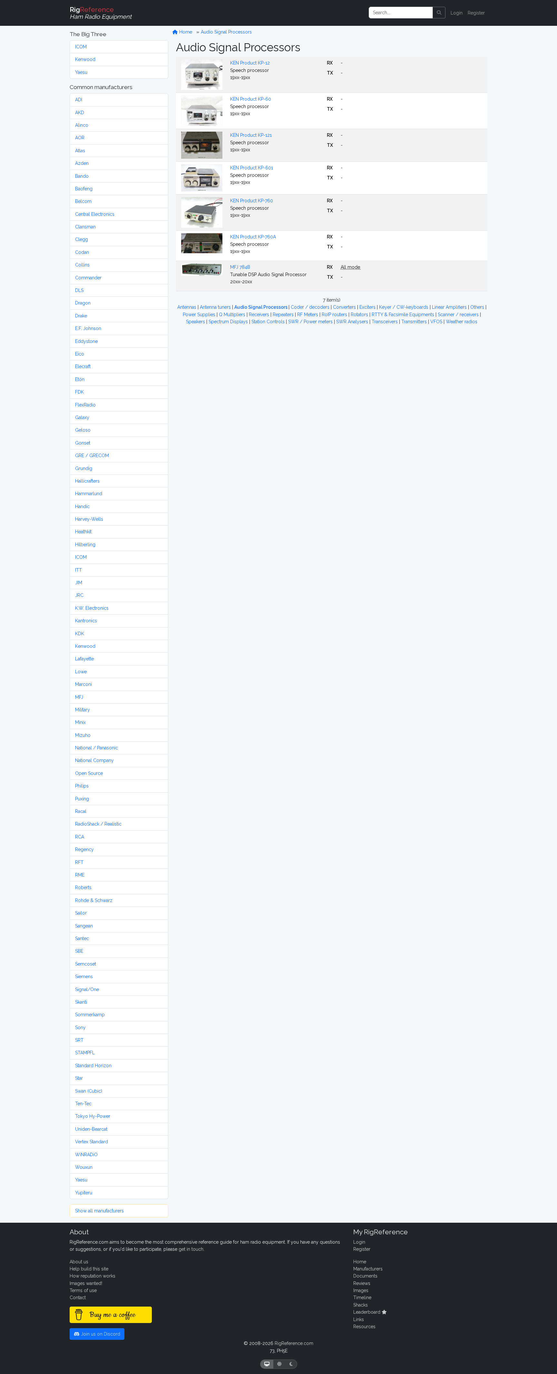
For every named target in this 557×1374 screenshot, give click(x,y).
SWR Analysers (352, 321)
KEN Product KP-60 (250, 99)
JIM (78, 582)
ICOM (81, 46)
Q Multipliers (233, 314)
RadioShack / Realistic (98, 824)
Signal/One (87, 989)
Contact (78, 1297)
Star (79, 1078)
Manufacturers (368, 1268)
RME (79, 875)
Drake (81, 315)
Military (82, 709)
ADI (78, 99)
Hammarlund (88, 493)
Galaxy (82, 417)
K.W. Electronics (92, 608)
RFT (79, 862)
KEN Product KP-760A (253, 236)
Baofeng (84, 188)
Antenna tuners (216, 307)
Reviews (361, 1283)
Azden (82, 163)
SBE (79, 951)
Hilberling (85, 544)
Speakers (196, 321)
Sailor (81, 913)
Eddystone (86, 341)
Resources (364, 1326)
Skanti (81, 1002)
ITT (78, 570)
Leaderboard (367, 1312)
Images (360, 1290)
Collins (82, 264)
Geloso (83, 430)
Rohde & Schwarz (93, 900)
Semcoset (85, 964)
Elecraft (83, 366)
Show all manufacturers (99, 1210)
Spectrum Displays (229, 321)
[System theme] (266, 1364)
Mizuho (83, 735)
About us (79, 1261)
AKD (79, 112)
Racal (80, 811)
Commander (88, 277)
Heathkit (83, 531)
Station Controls (268, 321)
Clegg (81, 239)
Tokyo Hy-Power (92, 1116)
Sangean (84, 925)
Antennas (187, 307)
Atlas (80, 150)
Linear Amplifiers (450, 307)
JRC (79, 595)
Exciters (368, 307)
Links (358, 1319)
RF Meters (308, 314)
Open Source (89, 773)
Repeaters (284, 314)
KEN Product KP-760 (251, 200)
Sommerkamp (90, 1014)
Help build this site (89, 1268)
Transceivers (385, 321)
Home (185, 32)
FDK (79, 392)
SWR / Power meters (311, 321)
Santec (82, 938)
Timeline (362, 1297)
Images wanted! (86, 1283)
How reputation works (92, 1276)
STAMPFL (85, 1052)
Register (476, 12)
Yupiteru (83, 1192)
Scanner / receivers (459, 314)
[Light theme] (279, 1364)
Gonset (82, 443)
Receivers (259, 314)
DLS (79, 290)
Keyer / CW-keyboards (404, 307)
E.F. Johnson (88, 328)
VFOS (437, 321)
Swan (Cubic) (88, 1091)
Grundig (83, 468)
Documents (365, 1276)
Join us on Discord (100, 1334)
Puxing (82, 798)
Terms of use (83, 1290)
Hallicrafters (87, 481)
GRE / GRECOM (92, 455)
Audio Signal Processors (226, 32)
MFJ (79, 697)
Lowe (81, 671)
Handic (82, 506)
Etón (79, 379)
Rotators (360, 314)
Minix (80, 722)
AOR (79, 137)
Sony (80, 1027)
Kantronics (86, 620)
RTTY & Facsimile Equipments (403, 314)
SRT (79, 1040)
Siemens (84, 976)
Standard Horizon (93, 1065)
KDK (79, 633)
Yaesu (81, 72)
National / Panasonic (96, 747)
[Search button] (439, 12)
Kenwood (85, 59)
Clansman (85, 226)
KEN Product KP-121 (251, 135)
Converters (345, 307)
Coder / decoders (311, 307)
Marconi (83, 684)
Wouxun (84, 1167)
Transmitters (414, 321)
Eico (79, 353)
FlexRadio (85, 404)
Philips (82, 785)
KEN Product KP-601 (251, 167)
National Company (94, 760)
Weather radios (461, 321)
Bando (82, 176)
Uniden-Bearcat (91, 1129)
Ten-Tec (83, 1103)
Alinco (81, 125)
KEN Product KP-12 (250, 62)
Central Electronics (94, 214)
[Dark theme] (291, 1364)
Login (457, 12)
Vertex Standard (91, 1141)
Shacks (360, 1305)
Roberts (83, 887)
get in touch (191, 1249)
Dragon (83, 303)
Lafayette (84, 658)
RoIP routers (335, 314)
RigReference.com (294, 1343)
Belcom (83, 201)
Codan (82, 252)
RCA (79, 836)
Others (477, 307)
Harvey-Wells (89, 519)
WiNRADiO (86, 1154)
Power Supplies (200, 314)
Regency (84, 849)
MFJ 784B (240, 267)
